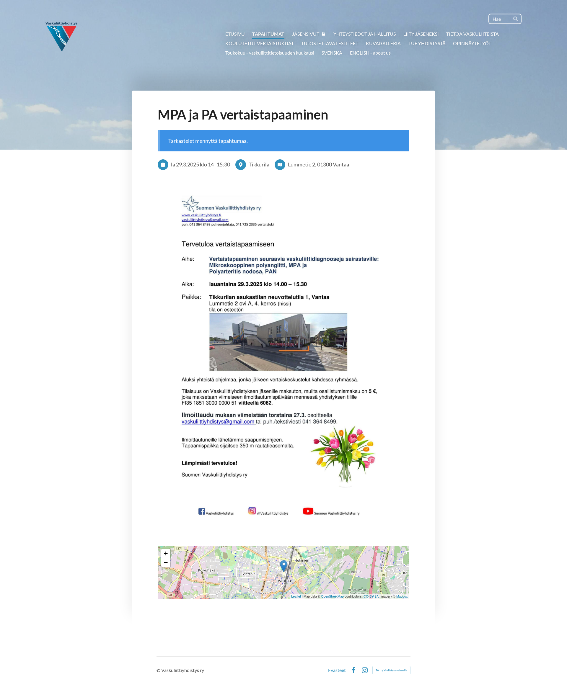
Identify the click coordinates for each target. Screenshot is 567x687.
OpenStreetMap (332, 596)
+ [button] (166, 553)
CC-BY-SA (371, 596)
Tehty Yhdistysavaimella (391, 670)
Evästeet (337, 670)
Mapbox (402, 596)
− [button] (166, 562)
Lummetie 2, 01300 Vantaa (318, 164)
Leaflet (296, 596)
